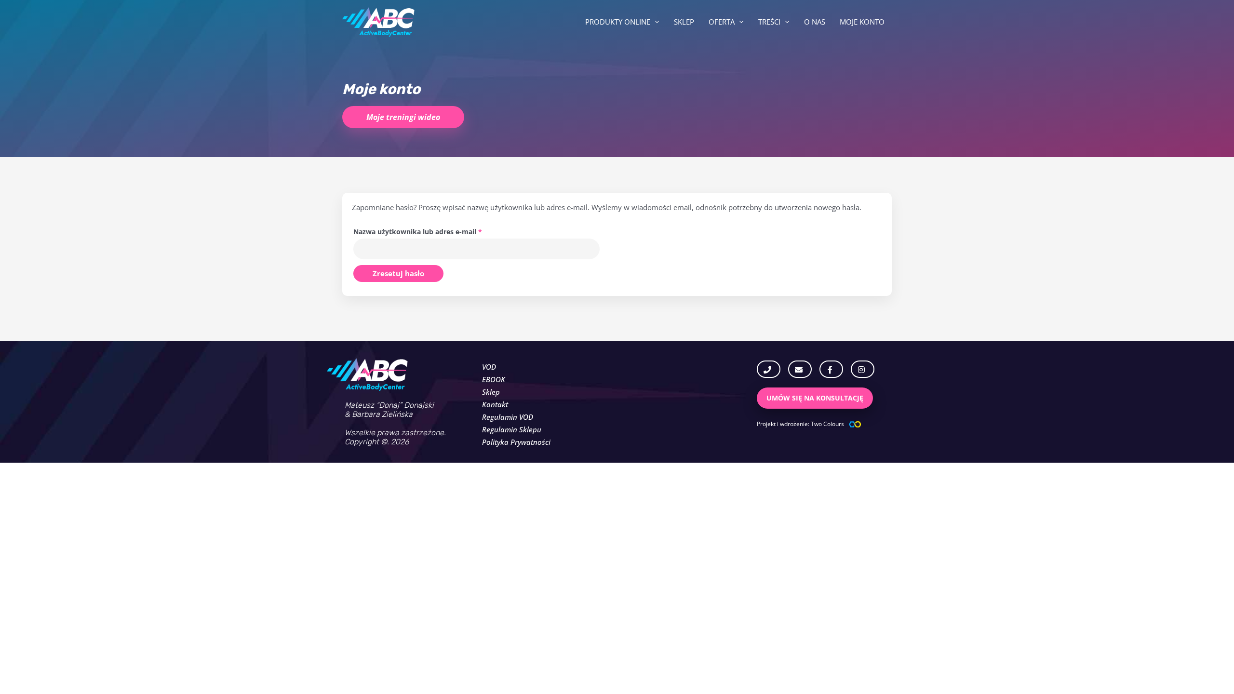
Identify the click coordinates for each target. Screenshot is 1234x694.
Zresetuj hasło (398, 273)
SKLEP (684, 22)
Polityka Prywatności (516, 442)
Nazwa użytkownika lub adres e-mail (436, 231)
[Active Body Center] (378, 21)
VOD (489, 367)
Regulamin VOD (507, 417)
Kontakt (495, 404)
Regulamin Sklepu (511, 429)
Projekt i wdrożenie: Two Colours (800, 424)
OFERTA (722, 22)
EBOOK (493, 379)
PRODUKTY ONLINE (617, 22)
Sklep (491, 392)
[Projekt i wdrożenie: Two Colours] (855, 424)
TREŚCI (769, 22)
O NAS (814, 22)
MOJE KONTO (862, 22)
